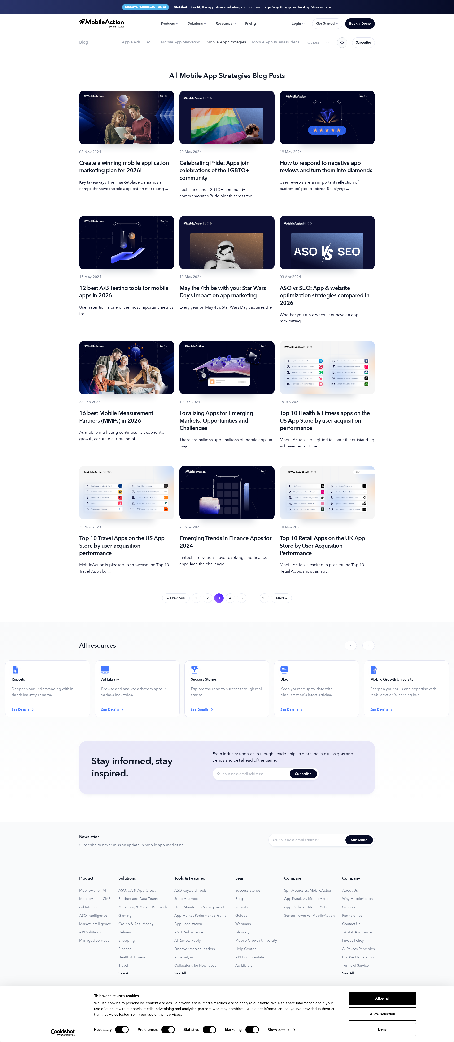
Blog (239, 899)
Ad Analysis (184, 957)
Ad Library (243, 966)
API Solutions (90, 932)
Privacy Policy (353, 940)
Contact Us (351, 924)
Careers (348, 907)
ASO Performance (188, 932)
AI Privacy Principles (358, 949)
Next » (281, 598)
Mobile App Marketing (180, 42)
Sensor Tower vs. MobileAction (309, 916)
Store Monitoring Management (199, 907)
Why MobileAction (357, 899)
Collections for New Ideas (195, 966)
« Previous (176, 598)
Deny (382, 1029)
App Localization (188, 924)
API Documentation (251, 957)
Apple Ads (131, 42)
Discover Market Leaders (194, 949)
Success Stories (248, 891)
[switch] (168, 1029)
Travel (123, 966)
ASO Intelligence (93, 916)
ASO (151, 42)
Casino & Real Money (135, 924)
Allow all (382, 998)
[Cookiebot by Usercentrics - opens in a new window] (62, 1032)
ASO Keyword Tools (190, 891)
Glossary (242, 932)
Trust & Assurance (357, 932)
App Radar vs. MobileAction (307, 907)
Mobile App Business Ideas (275, 42)
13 (264, 598)
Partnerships (352, 916)
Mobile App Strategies (226, 42)
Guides (241, 916)
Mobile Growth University (256, 940)
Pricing (250, 23)
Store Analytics (186, 899)
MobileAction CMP (94, 899)
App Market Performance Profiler (201, 916)
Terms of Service (355, 966)
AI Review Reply (187, 940)
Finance (124, 949)
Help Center (245, 949)
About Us (350, 891)
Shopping (126, 940)
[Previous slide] (351, 645)
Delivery (125, 932)
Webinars (243, 924)
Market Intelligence (95, 924)
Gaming (124, 916)
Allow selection (382, 1014)
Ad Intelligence (92, 907)
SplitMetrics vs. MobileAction (308, 891)
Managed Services (94, 940)
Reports (241, 907)
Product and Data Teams (138, 899)
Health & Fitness (131, 957)
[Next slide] (368, 645)
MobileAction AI (92, 891)
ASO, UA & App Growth (138, 891)
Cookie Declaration (358, 957)
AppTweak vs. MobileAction (307, 899)
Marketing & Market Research (142, 907)
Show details (278, 1030)
